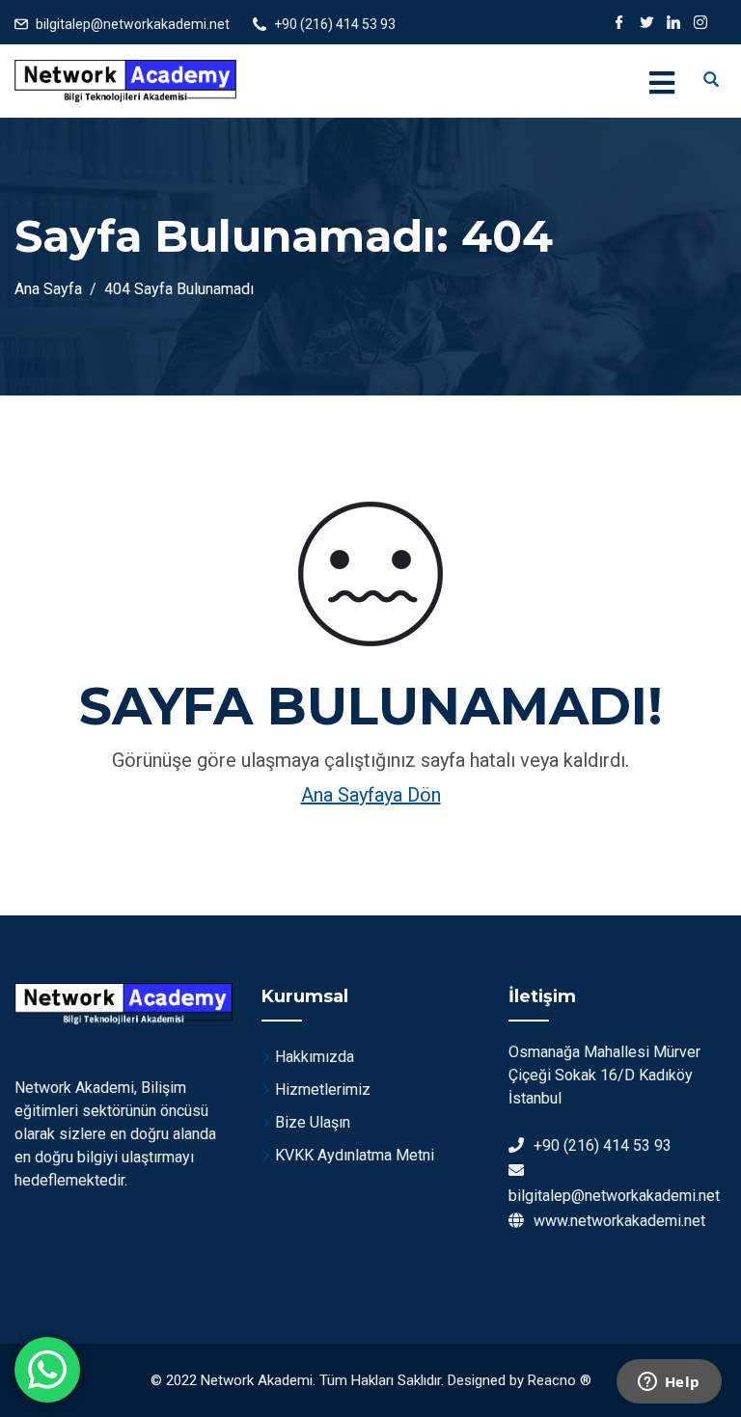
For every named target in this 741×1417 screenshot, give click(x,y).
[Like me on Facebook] (619, 24)
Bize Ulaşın (312, 1122)
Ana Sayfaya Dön (371, 794)
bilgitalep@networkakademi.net (133, 24)
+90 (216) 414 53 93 (335, 24)
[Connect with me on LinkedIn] (673, 24)
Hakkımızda (314, 1057)
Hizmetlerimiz (322, 1089)
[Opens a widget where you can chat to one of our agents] (669, 1383)
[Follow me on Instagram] (700, 24)
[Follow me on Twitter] (646, 24)
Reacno (552, 1380)
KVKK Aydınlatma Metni (354, 1155)
